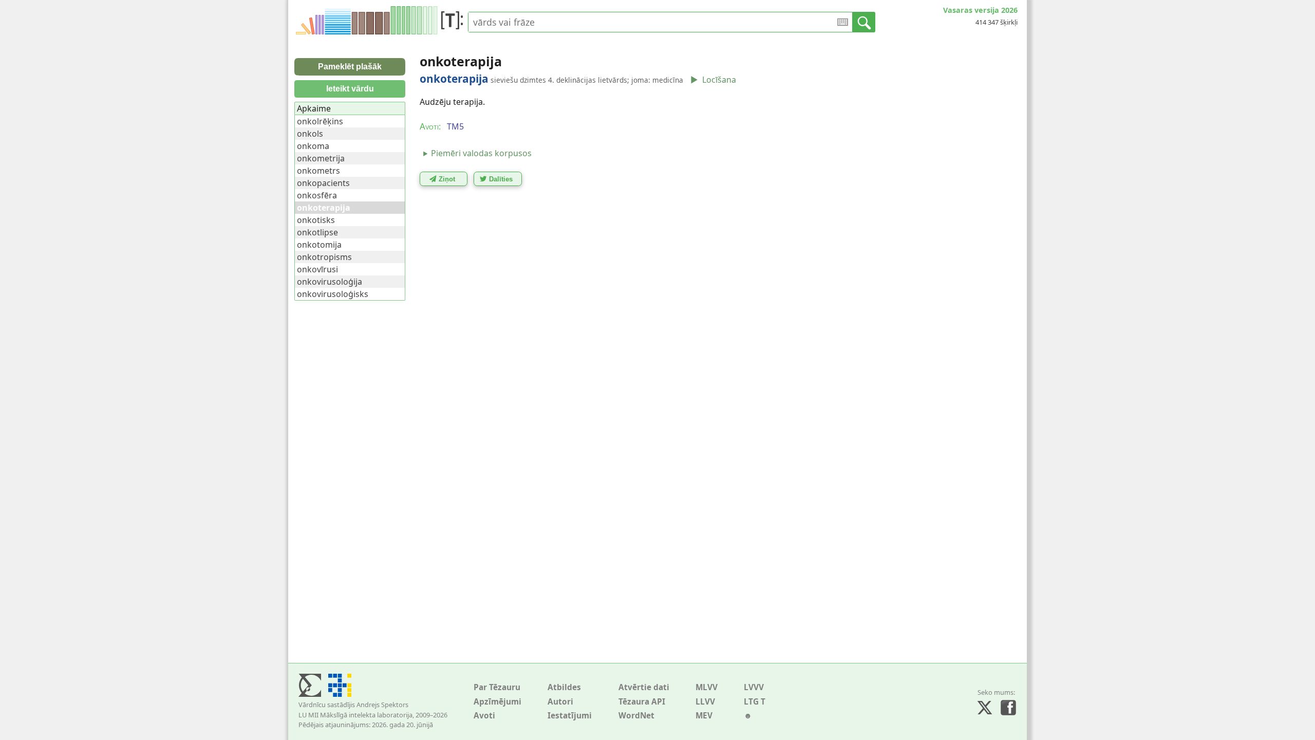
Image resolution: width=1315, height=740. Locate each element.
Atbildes (564, 687)
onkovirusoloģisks (332, 294)
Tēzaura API (641, 701)
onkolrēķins (320, 121)
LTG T (754, 701)
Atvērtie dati (643, 687)
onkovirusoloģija (329, 281)
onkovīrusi (317, 269)
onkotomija (319, 244)
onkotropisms (324, 257)
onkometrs (318, 170)
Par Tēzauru (497, 687)
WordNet (636, 715)
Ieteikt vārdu (350, 88)
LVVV (754, 687)
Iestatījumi (570, 715)
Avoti (484, 715)
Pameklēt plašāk (350, 66)
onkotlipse (317, 232)
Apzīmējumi (497, 701)
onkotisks (316, 220)
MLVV (707, 687)
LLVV (705, 701)
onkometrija (321, 158)
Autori (560, 701)
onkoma (313, 146)
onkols (310, 133)
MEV (704, 715)
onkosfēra (317, 195)
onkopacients (323, 183)
